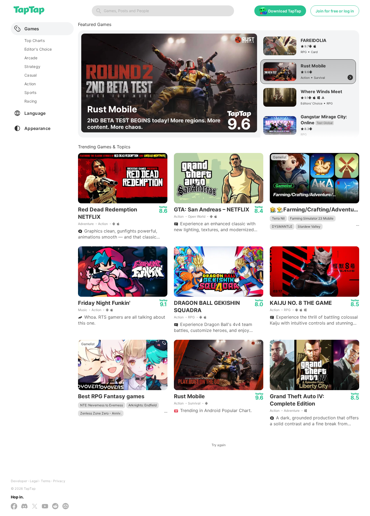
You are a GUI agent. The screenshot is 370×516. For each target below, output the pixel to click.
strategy (32, 66)
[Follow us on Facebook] (14, 507)
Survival (194, 403)
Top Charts (34, 40)
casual (30, 75)
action (30, 83)
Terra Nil (278, 218)
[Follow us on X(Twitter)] (34, 507)
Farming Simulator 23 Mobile (311, 218)
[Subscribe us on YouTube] (45, 506)
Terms (45, 481)
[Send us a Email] (65, 506)
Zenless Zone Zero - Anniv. (100, 413)
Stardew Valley (309, 226)
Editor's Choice (38, 49)
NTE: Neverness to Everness (101, 405)
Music (82, 310)
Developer (19, 481)
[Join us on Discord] (24, 506)
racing (30, 101)
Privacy (59, 481)
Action (103, 224)
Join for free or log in (335, 11)
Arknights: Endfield (142, 405)
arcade (31, 57)
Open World (196, 216)
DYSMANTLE (282, 226)
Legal (34, 481)
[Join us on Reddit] (55, 506)
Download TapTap (284, 11)
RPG (191, 317)
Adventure (86, 224)
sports (30, 92)
